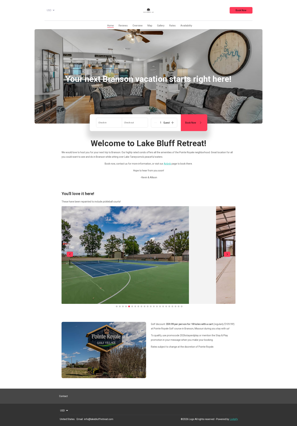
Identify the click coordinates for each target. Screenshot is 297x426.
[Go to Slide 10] (144, 299)
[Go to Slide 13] (154, 299)
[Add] (172, 123)
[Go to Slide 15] (160, 299)
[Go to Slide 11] (147, 299)
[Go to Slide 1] (117, 299)
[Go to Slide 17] (166, 299)
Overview (138, 25)
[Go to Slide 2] (120, 299)
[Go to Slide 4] (126, 299)
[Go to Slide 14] (157, 299)
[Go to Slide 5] (129, 299)
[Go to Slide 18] (169, 299)
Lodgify (234, 419)
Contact (63, 396)
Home (110, 25)
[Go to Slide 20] (175, 299)
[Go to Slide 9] (141, 299)
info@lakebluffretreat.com (98, 419)
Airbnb (167, 163)
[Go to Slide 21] (178, 299)
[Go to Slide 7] (135, 299)
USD (49, 10)
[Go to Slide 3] (123, 299)
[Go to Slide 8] (138, 299)
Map (149, 25)
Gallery (160, 25)
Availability (186, 25)
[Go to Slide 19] (172, 299)
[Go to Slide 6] (132, 299)
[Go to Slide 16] (163, 299)
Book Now (241, 10)
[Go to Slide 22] (182, 299)
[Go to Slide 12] (151, 299)
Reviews (123, 25)
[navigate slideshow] (70, 247)
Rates (172, 25)
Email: (80, 419)
